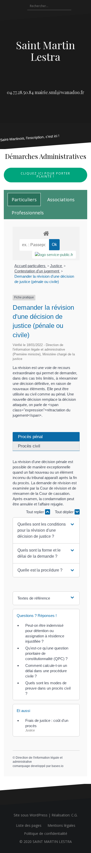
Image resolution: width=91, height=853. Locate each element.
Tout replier (35, 512)
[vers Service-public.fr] (54, 255)
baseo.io (57, 766)
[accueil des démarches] (46, 233)
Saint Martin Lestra (45, 51)
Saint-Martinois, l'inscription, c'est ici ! (30, 138)
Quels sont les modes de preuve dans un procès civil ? (48, 688)
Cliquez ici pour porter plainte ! (45, 175)
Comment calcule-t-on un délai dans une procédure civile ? (46, 670)
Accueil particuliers (30, 266)
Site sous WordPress (31, 815)
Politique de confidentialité (45, 833)
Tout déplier (65, 512)
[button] (46, 530)
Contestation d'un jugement (37, 271)
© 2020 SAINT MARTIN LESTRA (45, 841)
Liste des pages (28, 825)
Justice (56, 266)
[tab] (24, 199)
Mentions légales (61, 825)
